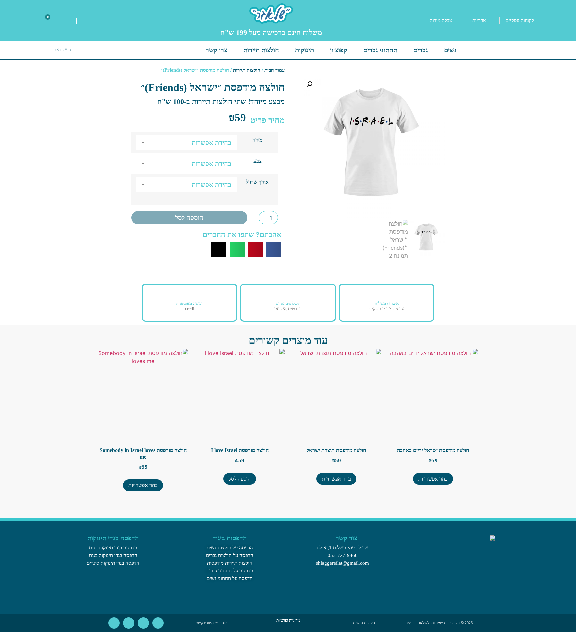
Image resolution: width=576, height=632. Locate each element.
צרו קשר (216, 50)
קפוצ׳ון (338, 50)
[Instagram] (128, 623)
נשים (450, 50)
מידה (257, 140)
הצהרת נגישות (364, 623)
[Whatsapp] (158, 623)
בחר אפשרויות (433, 479)
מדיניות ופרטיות (288, 620)
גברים (420, 50)
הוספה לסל (189, 217)
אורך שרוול (257, 182)
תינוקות (304, 50)
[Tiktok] (114, 623)
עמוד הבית (274, 70)
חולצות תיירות (261, 50)
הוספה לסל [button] (240, 479)
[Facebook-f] (143, 623)
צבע (257, 161)
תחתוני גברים (380, 50)
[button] (309, 84)
